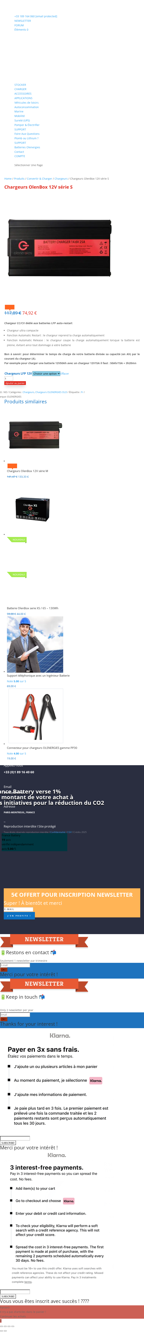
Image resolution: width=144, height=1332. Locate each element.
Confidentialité (57, 832)
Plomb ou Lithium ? (26, 138)
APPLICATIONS (23, 98)
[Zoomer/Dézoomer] (1, 1326)
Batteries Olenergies (27, 147)
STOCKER (20, 85)
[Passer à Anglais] (16, 159)
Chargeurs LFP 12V (18, 373)
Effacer (64, 373)
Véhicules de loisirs (26, 102)
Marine (18, 111)
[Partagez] (9, 1326)
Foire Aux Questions (27, 134)
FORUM (19, 25)
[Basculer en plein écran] (5, 1326)
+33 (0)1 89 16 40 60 (19, 772)
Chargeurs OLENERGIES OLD (51, 392)
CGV (69, 832)
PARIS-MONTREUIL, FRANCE (19, 812)
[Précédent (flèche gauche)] (1, 1330)
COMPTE (19, 156)
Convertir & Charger (39, 178)
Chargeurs (61, 178)
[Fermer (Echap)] (12, 1326)
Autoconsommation (26, 107)
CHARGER (20, 89)
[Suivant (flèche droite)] (5, 1330)
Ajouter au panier (15, 383)
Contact (19, 152)
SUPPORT (20, 129)
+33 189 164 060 (24, 16)
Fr (82, 392)
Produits (19, 178)
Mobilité (19, 116)
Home (8, 178)
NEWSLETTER (22, 21)
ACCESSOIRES (23, 93)
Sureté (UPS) (22, 120)
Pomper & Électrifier (27, 125)
